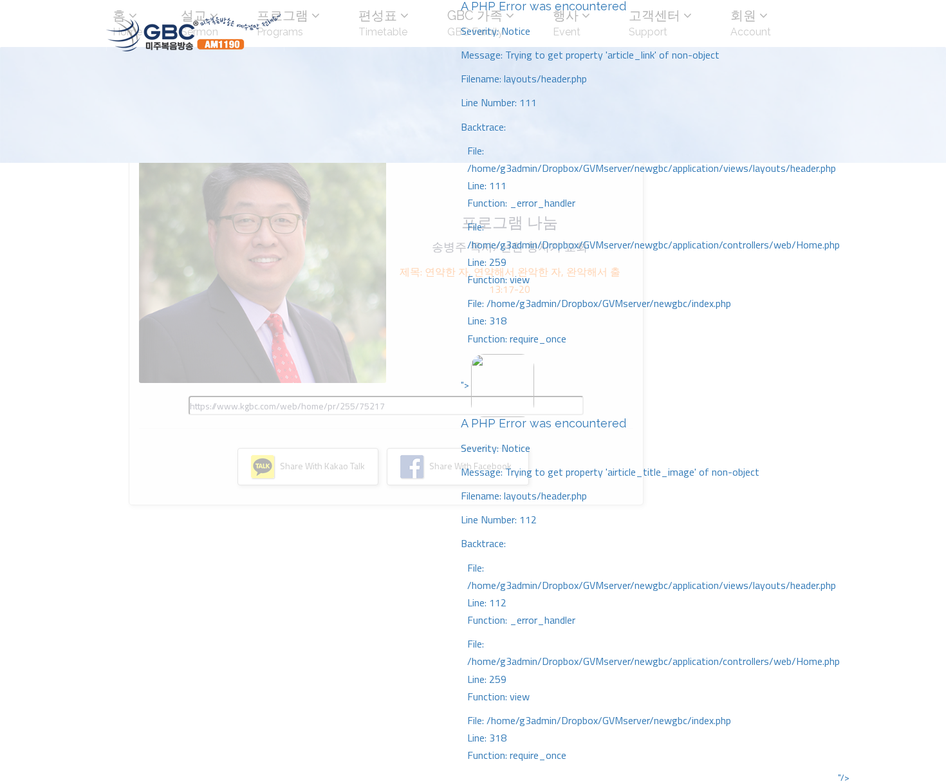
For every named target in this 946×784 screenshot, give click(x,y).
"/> (843, 777)
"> (650, 570)
